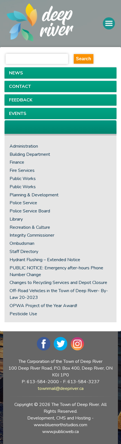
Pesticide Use (23, 314)
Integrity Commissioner (32, 235)
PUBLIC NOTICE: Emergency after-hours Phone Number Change (56, 271)
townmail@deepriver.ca (61, 388)
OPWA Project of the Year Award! (43, 306)
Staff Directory (24, 251)
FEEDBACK (20, 100)
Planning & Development (34, 195)
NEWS (16, 73)
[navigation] (54, 23)
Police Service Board (30, 211)
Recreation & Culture (30, 227)
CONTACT (20, 86)
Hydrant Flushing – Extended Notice (45, 260)
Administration (24, 146)
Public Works (23, 179)
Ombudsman (22, 243)
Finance (17, 162)
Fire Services (22, 170)
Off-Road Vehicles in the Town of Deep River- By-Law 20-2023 (59, 294)
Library (16, 219)
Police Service (23, 203)
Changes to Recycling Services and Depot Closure (58, 282)
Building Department (30, 154)
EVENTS (17, 113)
